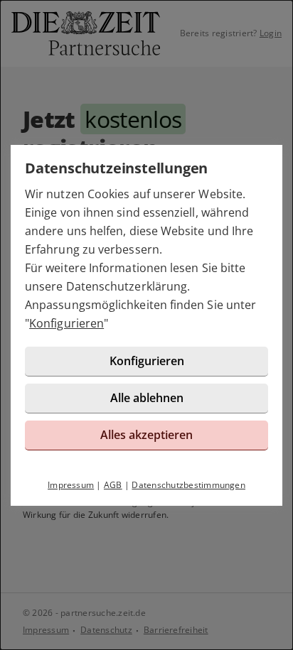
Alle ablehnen (146, 398)
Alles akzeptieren (146, 435)
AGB (113, 485)
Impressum (71, 485)
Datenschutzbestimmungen (188, 485)
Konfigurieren (66, 323)
